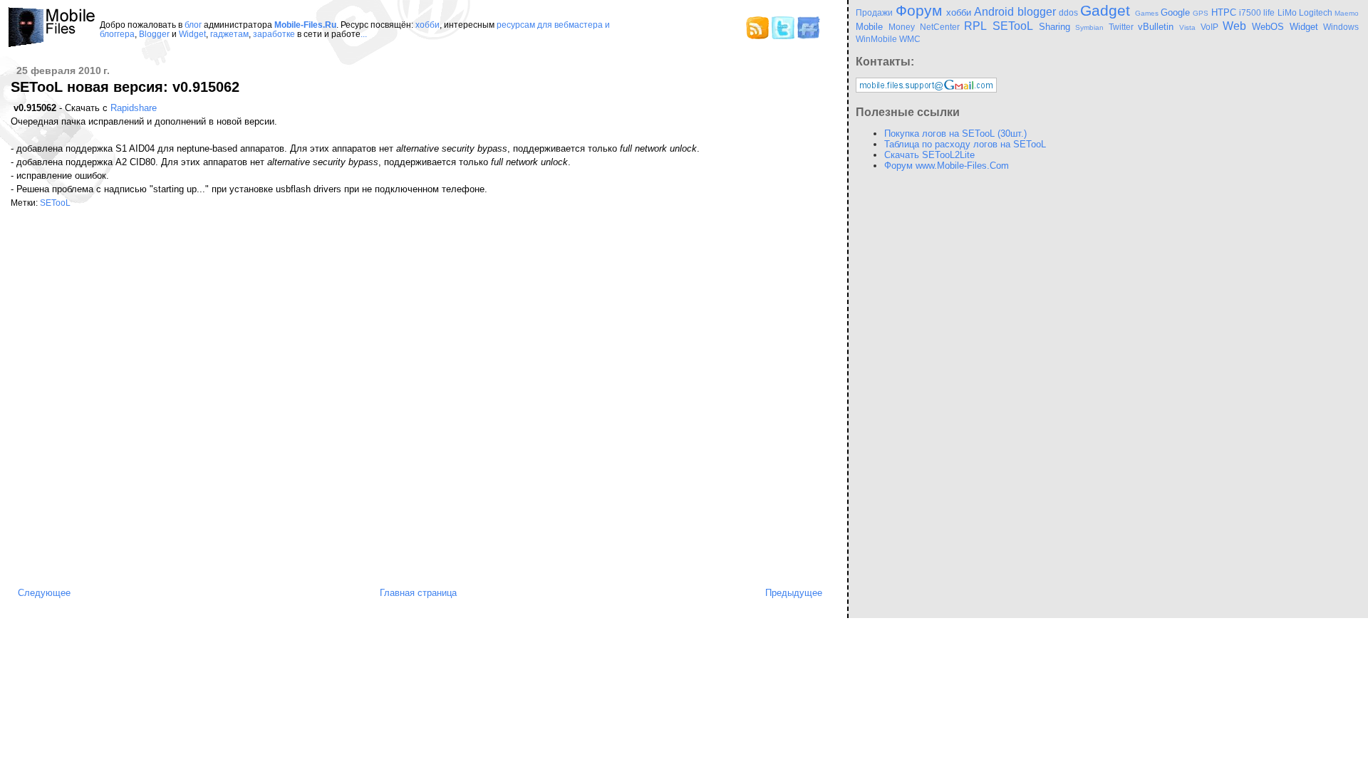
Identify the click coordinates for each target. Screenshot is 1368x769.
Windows (1341, 26)
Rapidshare (133, 108)
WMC (910, 38)
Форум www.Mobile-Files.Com (946, 165)
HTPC (1223, 12)
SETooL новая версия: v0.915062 (125, 87)
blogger (1036, 12)
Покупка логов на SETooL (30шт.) (955, 133)
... (364, 33)
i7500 (1250, 12)
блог (193, 24)
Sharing (1054, 26)
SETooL (55, 202)
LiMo (1287, 12)
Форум (919, 10)
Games (1147, 13)
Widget (192, 33)
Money (901, 26)
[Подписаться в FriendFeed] (808, 36)
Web (1234, 26)
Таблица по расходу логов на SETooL (965, 144)
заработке (274, 33)
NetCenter (940, 26)
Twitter (1121, 26)
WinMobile (876, 38)
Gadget (1105, 10)
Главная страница (418, 592)
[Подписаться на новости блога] (757, 36)
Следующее (44, 592)
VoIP (1209, 26)
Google (1175, 12)
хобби (427, 24)
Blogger (154, 33)
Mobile (869, 26)
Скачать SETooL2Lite (929, 155)
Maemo (1347, 13)
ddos (1068, 12)
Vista (1187, 27)
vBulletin (1155, 26)
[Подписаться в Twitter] (783, 36)
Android (994, 12)
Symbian (1089, 27)
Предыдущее (793, 592)
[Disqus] (420, 398)
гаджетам (229, 33)
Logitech (1315, 12)
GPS (1200, 13)
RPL (975, 26)
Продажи (874, 12)
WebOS (1268, 26)
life (1269, 12)
